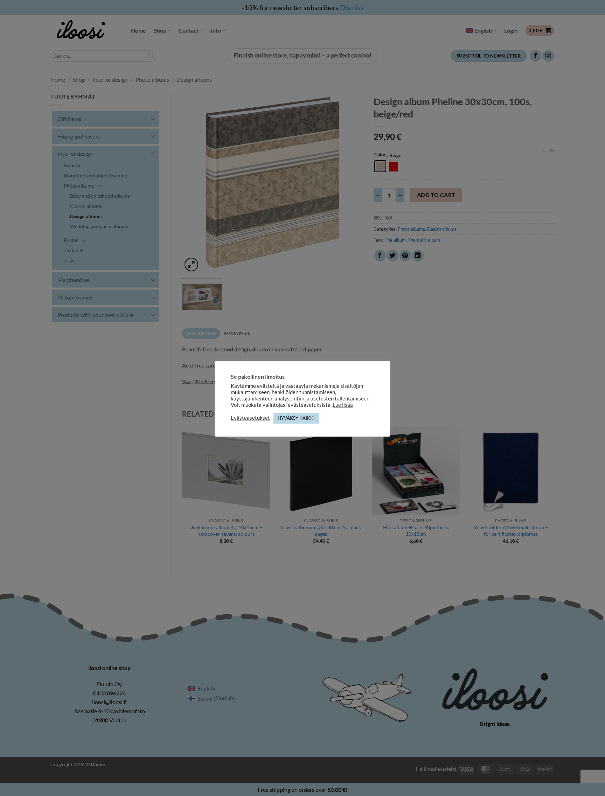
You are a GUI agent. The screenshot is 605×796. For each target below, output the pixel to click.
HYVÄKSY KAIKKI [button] (296, 418)
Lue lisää (343, 405)
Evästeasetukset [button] (250, 418)
